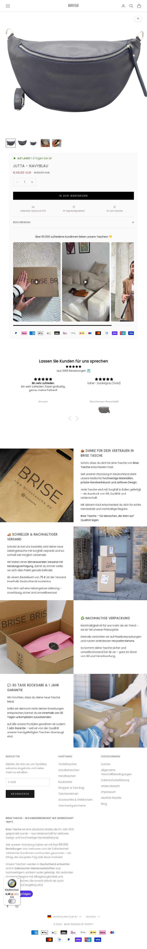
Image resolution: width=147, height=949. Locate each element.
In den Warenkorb (73, 195)
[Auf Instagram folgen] (17, 906)
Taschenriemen (68, 794)
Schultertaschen (68, 770)
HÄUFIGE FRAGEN (111, 798)
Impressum (108, 792)
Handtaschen (67, 776)
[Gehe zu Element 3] (34, 143)
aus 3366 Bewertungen (71, 371)
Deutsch (91, 916)
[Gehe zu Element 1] (11, 143)
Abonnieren (20, 794)
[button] (70, 418)
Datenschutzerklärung (115, 780)
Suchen (106, 764)
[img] (73, 366)
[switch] (12, 901)
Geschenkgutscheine (72, 805)
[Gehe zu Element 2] (22, 143)
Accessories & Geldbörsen (75, 799)
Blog (104, 804)
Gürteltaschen (67, 764)
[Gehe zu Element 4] (45, 143)
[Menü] (18, 879)
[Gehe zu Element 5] (57, 143)
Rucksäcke (65, 782)
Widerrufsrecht (110, 786)
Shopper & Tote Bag (71, 788)
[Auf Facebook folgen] (7, 906)
